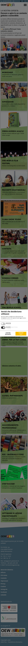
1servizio (8, 324)
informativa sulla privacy (6, 319)
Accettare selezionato (8, 333)
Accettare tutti (21, 333)
